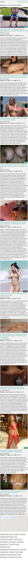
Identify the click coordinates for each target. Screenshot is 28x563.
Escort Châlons (3, 557)
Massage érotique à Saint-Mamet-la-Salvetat (10, 554)
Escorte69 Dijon (4, 542)
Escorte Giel (22, 534)
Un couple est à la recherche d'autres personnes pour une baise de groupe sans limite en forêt (13, 30)
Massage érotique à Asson (6, 534)
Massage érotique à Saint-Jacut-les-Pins (9, 549)
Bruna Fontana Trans (5, 547)
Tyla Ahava (16, 534)
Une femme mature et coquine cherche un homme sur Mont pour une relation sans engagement (14, 335)
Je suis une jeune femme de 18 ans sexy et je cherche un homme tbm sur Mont (13, 223)
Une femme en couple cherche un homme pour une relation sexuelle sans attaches (13, 76)
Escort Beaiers (20, 542)
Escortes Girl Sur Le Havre (6, 539)
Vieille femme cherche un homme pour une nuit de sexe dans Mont (12, 491)
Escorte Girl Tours (18, 539)
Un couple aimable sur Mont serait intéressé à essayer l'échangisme (11, 451)
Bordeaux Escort (4, 544)
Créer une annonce (22, 1)
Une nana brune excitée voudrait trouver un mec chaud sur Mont (13, 119)
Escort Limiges (19, 552)
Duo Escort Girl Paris (14, 544)
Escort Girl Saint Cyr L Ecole (15, 557)
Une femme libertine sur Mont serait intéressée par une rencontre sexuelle (12, 388)
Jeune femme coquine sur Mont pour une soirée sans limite (13, 294)
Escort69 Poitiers (4, 552)
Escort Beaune (12, 542)
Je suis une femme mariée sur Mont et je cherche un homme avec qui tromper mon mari (13, 166)
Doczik (2, 2)
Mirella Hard (12, 552)
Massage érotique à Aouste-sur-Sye (8, 537)
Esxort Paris (23, 549)
